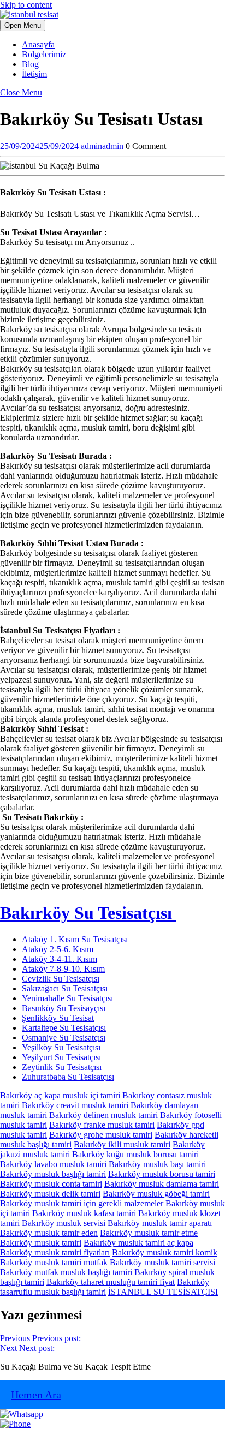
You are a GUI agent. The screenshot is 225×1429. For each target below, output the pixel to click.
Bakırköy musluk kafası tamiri (84, 1213)
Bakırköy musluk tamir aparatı (160, 1223)
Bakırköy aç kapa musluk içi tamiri (60, 1095)
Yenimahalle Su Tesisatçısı (67, 998)
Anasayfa (38, 44)
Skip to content (26, 4)
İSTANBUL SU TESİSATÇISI (163, 1291)
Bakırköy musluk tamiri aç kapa (138, 1242)
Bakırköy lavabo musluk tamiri (53, 1164)
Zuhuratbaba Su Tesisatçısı (68, 1076)
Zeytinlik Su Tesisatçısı (62, 1067)
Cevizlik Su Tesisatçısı (60, 978)
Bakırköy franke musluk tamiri (102, 1124)
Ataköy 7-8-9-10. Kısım (63, 968)
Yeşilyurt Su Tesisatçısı (61, 1057)
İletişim (34, 74)
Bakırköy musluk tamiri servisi (162, 1262)
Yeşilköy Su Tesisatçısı (61, 1047)
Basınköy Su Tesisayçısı (63, 1008)
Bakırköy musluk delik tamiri (50, 1193)
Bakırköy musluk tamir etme (149, 1232)
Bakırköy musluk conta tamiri (51, 1183)
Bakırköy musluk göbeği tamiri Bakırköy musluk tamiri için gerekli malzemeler (105, 1198)
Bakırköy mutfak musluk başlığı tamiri (66, 1272)
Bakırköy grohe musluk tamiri (100, 1134)
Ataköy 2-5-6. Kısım (57, 949)
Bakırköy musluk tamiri (40, 1242)
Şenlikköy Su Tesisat (58, 1018)
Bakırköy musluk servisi (63, 1223)
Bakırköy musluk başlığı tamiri (53, 1174)
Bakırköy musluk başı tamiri (157, 1164)
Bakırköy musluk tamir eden (49, 1232)
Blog (30, 64)
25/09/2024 (39, 146)
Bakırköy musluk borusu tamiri (161, 1174)
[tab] (22, 25)
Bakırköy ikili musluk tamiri (122, 1144)
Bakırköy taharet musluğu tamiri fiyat (110, 1282)
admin (102, 146)
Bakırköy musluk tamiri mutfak (54, 1262)
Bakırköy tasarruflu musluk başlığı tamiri (104, 1286)
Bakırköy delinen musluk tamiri (103, 1115)
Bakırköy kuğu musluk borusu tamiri (135, 1154)
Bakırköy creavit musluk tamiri (75, 1105)
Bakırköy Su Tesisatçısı (88, 913)
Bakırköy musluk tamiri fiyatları (55, 1252)
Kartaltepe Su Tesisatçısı (64, 1027)
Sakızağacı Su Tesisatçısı (65, 988)
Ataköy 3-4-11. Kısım (59, 959)
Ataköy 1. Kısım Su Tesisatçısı (75, 939)
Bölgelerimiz (44, 54)
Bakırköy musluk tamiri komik (164, 1252)
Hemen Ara (36, 1395)
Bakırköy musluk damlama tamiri (161, 1183)
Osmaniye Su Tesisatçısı (63, 1037)
